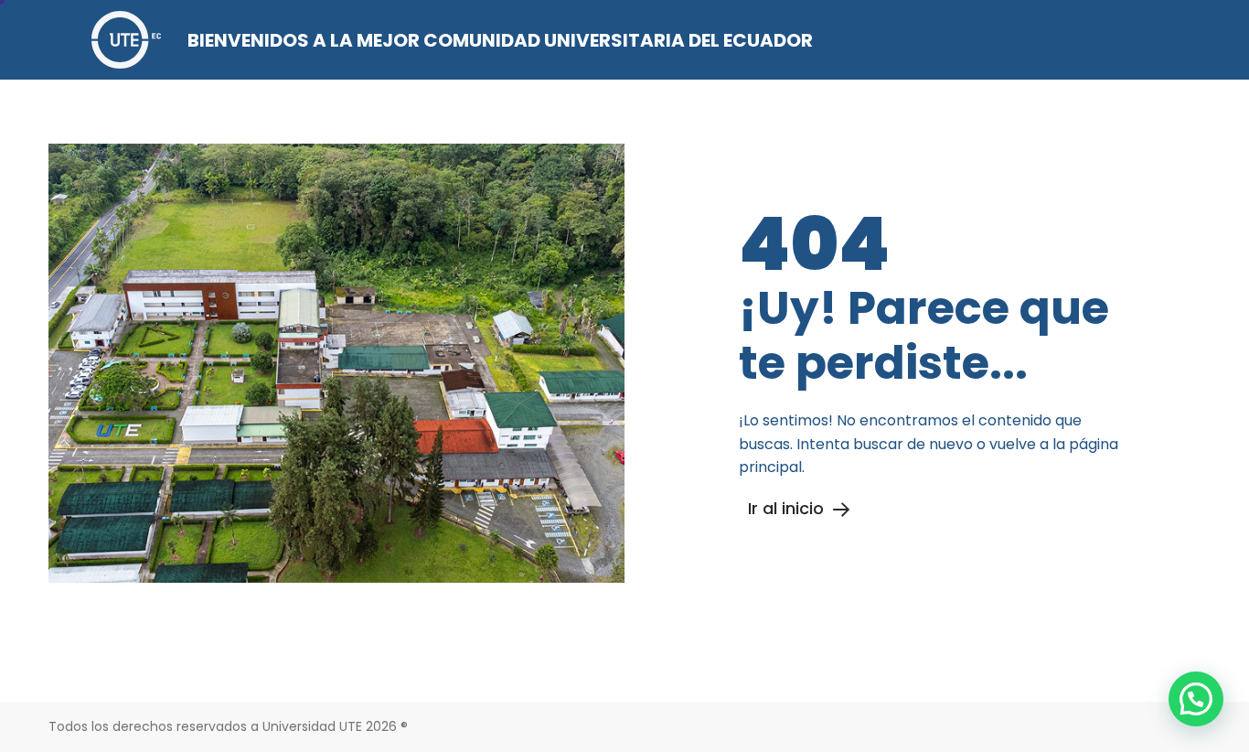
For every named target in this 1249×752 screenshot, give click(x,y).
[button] (1196, 698)
